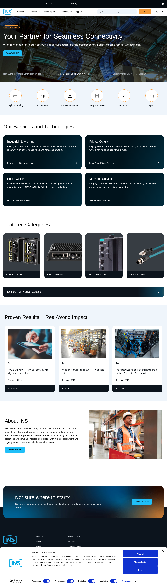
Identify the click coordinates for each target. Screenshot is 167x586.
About (38, 541)
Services (33, 12)
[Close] (163, 4)
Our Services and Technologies (38, 126)
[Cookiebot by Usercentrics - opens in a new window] (16, 581)
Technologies (49, 12)
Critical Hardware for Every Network (73, 74)
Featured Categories (26, 224)
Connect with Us (142, 502)
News (38, 546)
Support (78, 12)
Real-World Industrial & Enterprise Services (22, 74)
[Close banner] (163, 551)
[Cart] (162, 12)
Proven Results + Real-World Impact (46, 317)
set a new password (112, 4)
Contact (144, 12)
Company (65, 12)
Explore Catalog (75, 546)
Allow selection (140, 562)
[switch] (70, 581)
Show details (127, 581)
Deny (140, 570)
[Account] (157, 12)
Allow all (140, 554)
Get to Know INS (15, 450)
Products (20, 12)
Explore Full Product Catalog (24, 291)
